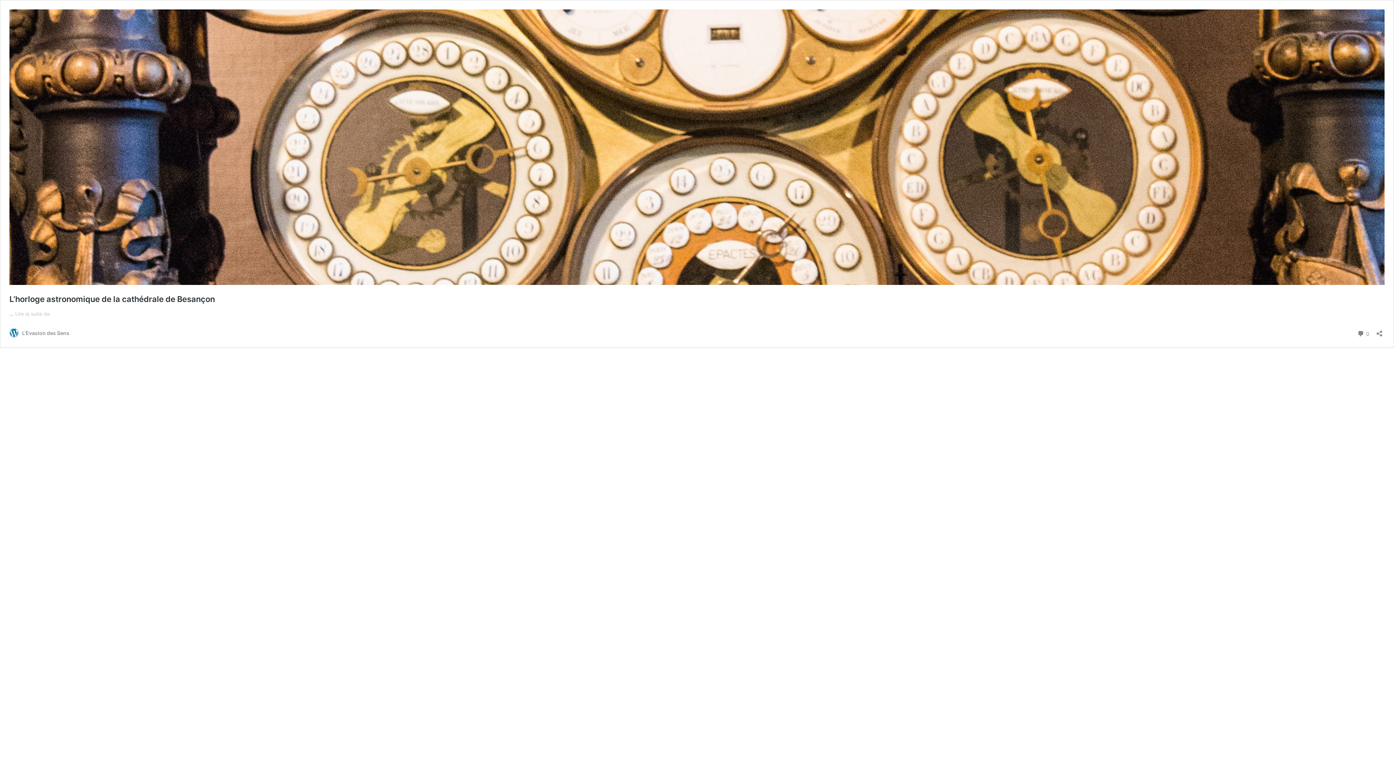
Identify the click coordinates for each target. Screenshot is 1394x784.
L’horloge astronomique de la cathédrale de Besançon (112, 299)
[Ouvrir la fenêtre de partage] (1379, 331)
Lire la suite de (32, 314)
